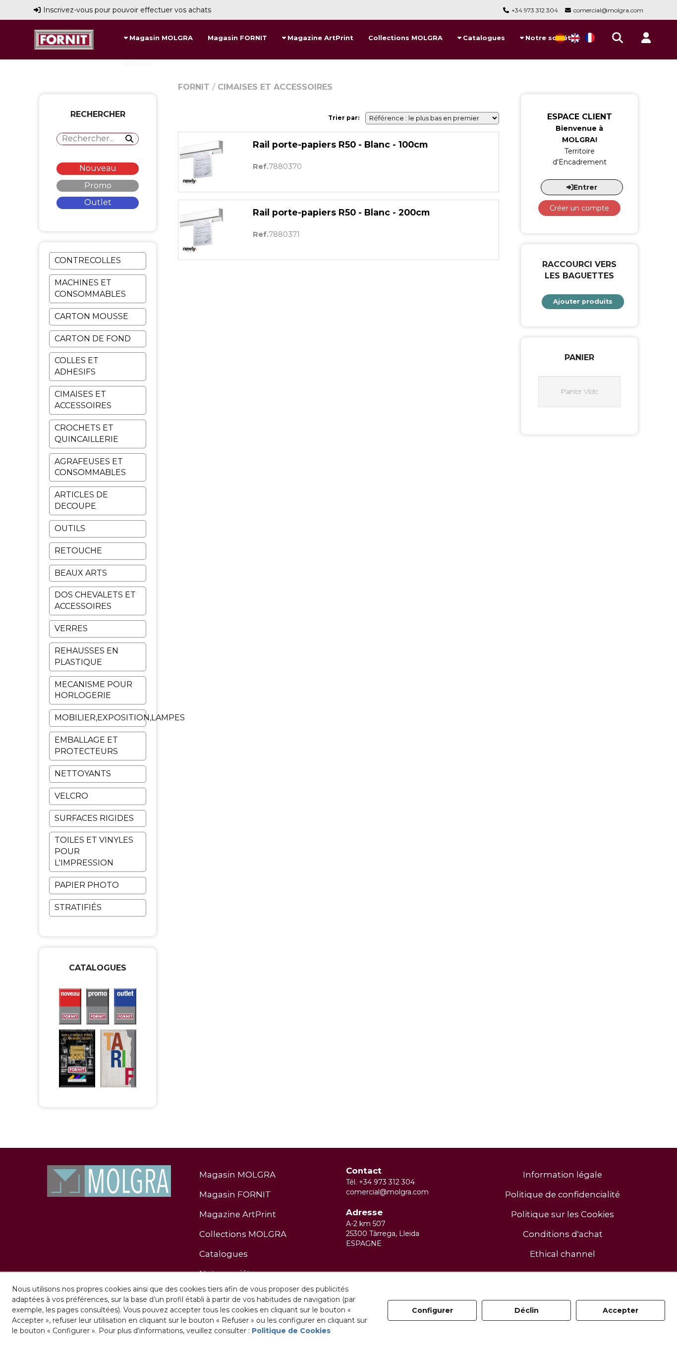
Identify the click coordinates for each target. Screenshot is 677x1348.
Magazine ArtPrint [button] (237, 1214)
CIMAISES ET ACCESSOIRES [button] (83, 399)
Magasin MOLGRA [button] (237, 1175)
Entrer (585, 187)
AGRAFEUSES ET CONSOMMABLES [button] (90, 467)
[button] (64, 39)
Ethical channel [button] (562, 1254)
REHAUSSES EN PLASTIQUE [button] (86, 656)
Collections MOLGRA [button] (242, 1234)
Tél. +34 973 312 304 (380, 1182)
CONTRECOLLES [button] (88, 260)
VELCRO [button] (71, 796)
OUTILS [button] (70, 528)
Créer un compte (579, 208)
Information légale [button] (562, 1175)
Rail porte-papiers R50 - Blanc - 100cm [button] (340, 144)
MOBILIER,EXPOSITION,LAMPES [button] (100, 717)
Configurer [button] (432, 1310)
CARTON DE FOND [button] (93, 338)
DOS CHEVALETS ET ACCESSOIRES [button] (95, 600)
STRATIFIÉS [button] (78, 907)
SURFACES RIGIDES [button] (94, 818)
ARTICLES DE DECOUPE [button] (81, 500)
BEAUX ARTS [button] (81, 573)
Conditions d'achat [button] (563, 1234)
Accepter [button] (620, 1310)
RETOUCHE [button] (78, 550)
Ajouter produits (583, 301)
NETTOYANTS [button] (83, 773)
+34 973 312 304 (534, 10)
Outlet (98, 202)
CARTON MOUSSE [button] (91, 316)
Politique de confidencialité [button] (562, 1194)
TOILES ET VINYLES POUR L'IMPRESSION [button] (94, 851)
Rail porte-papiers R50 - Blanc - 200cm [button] (341, 212)
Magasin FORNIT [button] (235, 1194)
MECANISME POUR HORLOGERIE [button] (93, 690)
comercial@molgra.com (608, 10)
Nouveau (97, 168)
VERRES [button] (71, 628)
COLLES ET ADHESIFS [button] (77, 366)
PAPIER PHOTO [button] (87, 885)
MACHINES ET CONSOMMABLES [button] (90, 288)
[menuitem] (158, 37)
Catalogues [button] (223, 1254)
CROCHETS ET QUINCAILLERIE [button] (86, 433)
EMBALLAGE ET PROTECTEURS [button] (86, 745)
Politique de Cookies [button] (291, 1330)
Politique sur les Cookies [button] (562, 1214)
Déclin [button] (526, 1310)
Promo (98, 185)
